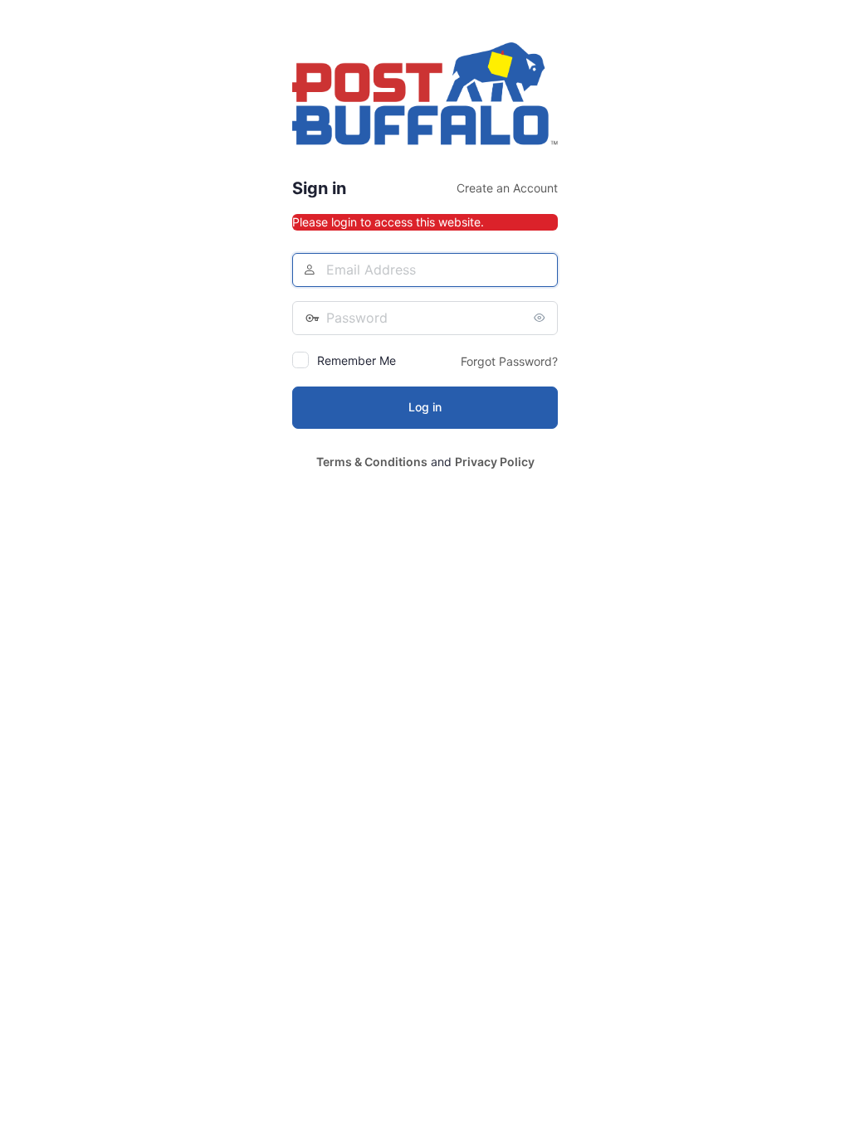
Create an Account (507, 188)
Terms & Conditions (371, 462)
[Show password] (541, 317)
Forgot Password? (509, 361)
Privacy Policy (495, 462)
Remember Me (356, 360)
